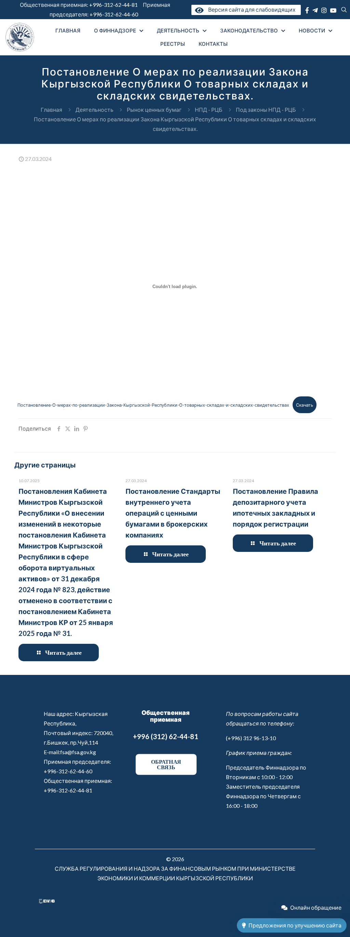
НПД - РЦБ (209, 109)
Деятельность (94, 109)
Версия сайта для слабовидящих (250, 9)
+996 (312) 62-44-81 (165, 736)
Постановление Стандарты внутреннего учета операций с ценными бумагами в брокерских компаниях (172, 513)
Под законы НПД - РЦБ (266, 109)
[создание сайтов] (47, 901)
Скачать (304, 405)
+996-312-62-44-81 (113, 4)
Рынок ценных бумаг (154, 109)
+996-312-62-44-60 (114, 14)
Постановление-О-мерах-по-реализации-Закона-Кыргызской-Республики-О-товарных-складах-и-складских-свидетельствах (153, 405)
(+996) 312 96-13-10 (251, 738)
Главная (51, 109)
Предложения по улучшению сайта (294, 925)
